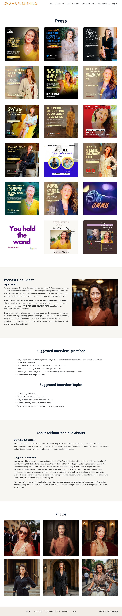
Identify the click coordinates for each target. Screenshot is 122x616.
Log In (114, 3)
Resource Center (89, 3)
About (57, 3)
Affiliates (65, 611)
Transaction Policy (52, 611)
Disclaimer (38, 611)
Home (51, 3)
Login (74, 611)
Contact (75, 3)
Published (66, 3)
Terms (28, 611)
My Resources (103, 3)
